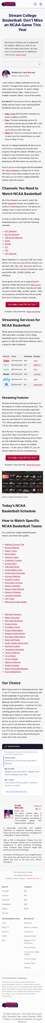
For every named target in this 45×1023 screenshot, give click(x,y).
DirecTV (5, 932)
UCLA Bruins (10, 656)
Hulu (35, 369)
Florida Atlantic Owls (13, 570)
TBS (16, 266)
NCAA (26, 909)
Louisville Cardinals (13, 595)
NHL (25, 895)
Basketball (6, 904)
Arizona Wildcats (12, 547)
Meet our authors (31, 927)
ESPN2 (8, 244)
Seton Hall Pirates (12, 640)
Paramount (38, 385)
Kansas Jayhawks (12, 586)
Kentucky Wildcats (13, 592)
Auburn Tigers (11, 551)
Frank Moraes (28, 72)
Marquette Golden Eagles (16, 602)
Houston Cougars (12, 579)
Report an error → (34, 878)
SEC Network (10, 253)
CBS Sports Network (14, 237)
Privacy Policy (30, 947)
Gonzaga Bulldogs (12, 576)
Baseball (5, 900)
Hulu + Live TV (11, 114)
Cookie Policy (30, 963)
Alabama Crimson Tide (14, 544)
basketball (12, 203)
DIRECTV (37, 365)
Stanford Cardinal (12, 646)
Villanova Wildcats (12, 662)
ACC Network (11, 231)
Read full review (33, 311)
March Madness (13, 170)
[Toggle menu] (41, 4)
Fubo (36, 361)
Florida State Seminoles (15, 573)
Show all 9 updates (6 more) (16, 792)
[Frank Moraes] (9, 814)
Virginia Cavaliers (12, 665)
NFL (25, 891)
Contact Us (28, 932)
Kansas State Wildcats (14, 589)
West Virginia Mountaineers (16, 668)
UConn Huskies (11, 659)
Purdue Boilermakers (14, 630)
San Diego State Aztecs (15, 637)
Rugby (4, 909)
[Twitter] (39, 808)
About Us (28, 923)
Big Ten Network (12, 234)
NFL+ (4, 940)
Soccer (5, 913)
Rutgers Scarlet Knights (15, 633)
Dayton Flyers (11, 563)
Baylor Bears (10, 554)
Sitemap (27, 968)
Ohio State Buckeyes (14, 621)
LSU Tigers (9, 598)
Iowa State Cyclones (14, 583)
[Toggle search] (35, 4)
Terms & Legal (30, 959)
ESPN (7, 241)
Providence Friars (12, 627)
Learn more (21, 54)
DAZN (4, 936)
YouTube (37, 374)
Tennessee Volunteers (14, 649)
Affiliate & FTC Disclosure (30, 941)
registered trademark (23, 1019)
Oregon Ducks (11, 624)
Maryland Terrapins (13, 614)
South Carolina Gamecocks (16, 643)
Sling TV (9, 133)
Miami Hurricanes (12, 617)
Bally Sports (36, 285)
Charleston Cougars (13, 560)
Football (5, 891)
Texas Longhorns (12, 652)
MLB (26, 904)
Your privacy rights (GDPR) (31, 953)
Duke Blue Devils (12, 567)
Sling (36, 379)
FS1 (6, 247)
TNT (21, 266)
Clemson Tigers (11, 557)
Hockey (5, 895)
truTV (30, 266)
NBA (26, 900)
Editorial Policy (30, 936)
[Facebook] (36, 808)
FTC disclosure (20, 994)
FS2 (6, 250)
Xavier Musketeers (13, 672)
